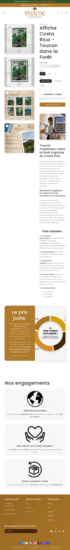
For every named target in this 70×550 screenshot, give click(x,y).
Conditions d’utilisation (18, 548)
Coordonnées (44, 548)
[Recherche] (58, 13)
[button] (4, 13)
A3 (49, 74)
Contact (29, 508)
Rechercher (30, 512)
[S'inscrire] (35, 531)
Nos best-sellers (10, 510)
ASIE (49, 508)
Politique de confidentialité (53, 546)
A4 (42, 74)
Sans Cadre (46, 81)
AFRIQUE (50, 520)
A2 (56, 74)
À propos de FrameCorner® (9, 504)
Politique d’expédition (33, 548)
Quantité (42, 85)
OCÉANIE (50, 512)
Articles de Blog (10, 514)
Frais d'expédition (54, 65)
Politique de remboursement (36, 546)
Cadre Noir (58, 81)
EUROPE (50, 503)
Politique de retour (55, 548)
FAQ (27, 503)
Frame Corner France (20, 546)
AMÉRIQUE (51, 516)
